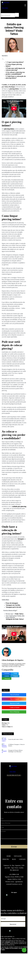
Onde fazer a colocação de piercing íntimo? (16, 77)
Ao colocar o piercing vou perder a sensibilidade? (15, 73)
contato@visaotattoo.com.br (14, 884)
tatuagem (20, 539)
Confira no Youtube (14, 707)
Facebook (7, 673)
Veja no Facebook (14, 694)
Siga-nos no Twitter (14, 703)
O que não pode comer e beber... (15, 739)
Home (9, 856)
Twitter (15, 673)
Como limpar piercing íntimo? (14, 65)
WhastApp (7, 678)
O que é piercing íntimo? (15, 62)
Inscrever (13, 924)
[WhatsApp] (24, 950)
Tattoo (3, 725)
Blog (14, 859)
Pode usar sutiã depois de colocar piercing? (15, 69)
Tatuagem (17, 856)
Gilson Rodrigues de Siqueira (12, 660)
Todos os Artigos (6, 726)
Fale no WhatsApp (14, 712)
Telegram (15, 676)
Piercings (4, 723)
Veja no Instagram (14, 699)
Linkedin (7, 676)
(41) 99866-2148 (14, 874)
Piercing (6, 859)
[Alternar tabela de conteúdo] (3, 59)
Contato (22, 859)
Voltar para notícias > (14, 775)
